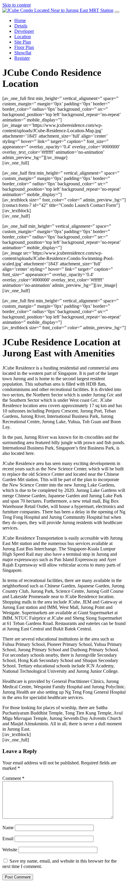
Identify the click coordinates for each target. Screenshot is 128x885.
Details (20, 25)
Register (22, 58)
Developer (24, 31)
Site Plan (22, 41)
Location (22, 36)
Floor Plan (24, 47)
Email (7, 838)
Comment (13, 778)
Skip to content (16, 4)
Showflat (22, 52)
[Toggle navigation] (117, 12)
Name (8, 827)
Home (20, 20)
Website (9, 849)
